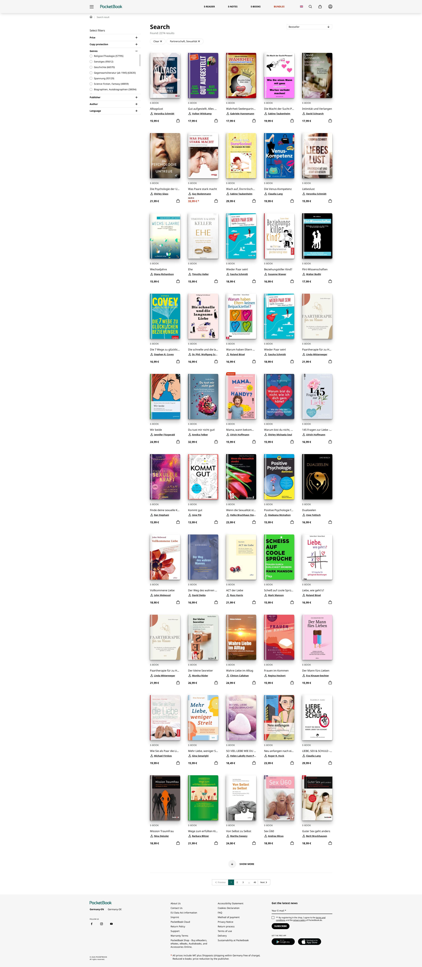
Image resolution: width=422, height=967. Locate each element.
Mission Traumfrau (162, 831)
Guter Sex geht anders (316, 831)
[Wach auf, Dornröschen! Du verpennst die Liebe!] (241, 155)
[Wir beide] (165, 396)
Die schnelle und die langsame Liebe (203, 349)
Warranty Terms (179, 935)
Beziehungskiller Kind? (278, 269)
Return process (226, 926)
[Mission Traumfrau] (165, 797)
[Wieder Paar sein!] (241, 235)
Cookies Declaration (229, 908)
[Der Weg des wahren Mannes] (203, 557)
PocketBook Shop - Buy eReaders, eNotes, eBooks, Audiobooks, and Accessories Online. (189, 943)
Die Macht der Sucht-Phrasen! (279, 108)
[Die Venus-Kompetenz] (279, 155)
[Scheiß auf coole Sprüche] (279, 557)
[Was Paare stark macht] (203, 155)
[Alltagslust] (165, 75)
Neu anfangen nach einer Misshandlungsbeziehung (279, 751)
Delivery (222, 935)
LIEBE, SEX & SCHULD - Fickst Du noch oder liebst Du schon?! (317, 751)
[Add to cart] (178, 121)
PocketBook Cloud (180, 921)
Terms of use (225, 931)
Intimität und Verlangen (317, 108)
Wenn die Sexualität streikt (241, 510)
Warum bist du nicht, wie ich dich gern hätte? (279, 429)
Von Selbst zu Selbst (238, 831)
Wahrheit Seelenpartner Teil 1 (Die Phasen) (241, 108)
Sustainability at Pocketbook (233, 940)
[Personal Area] (330, 7)
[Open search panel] (310, 6)
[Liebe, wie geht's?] (317, 557)
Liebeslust (308, 189)
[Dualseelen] (317, 476)
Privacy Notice (225, 921)
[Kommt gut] (203, 476)
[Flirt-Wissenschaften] (317, 235)
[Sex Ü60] (279, 797)
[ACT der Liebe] (241, 557)
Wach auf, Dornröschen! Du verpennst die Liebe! (241, 189)
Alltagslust (156, 108)
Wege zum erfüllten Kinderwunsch (203, 831)
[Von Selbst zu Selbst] (241, 797)
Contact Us (176, 908)
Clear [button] (156, 41)
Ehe (190, 269)
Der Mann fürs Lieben (315, 670)
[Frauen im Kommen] (279, 637)
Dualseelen (309, 510)
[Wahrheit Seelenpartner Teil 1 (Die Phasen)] (241, 75)
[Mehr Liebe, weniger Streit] (203, 717)
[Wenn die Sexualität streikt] (241, 476)
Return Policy (178, 926)
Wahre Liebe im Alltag (239, 670)
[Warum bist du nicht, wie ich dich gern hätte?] (279, 396)
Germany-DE (115, 909)
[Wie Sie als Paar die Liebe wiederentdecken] (165, 717)
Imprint (175, 917)
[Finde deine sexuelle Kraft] (165, 476)
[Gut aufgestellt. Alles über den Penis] (203, 75)
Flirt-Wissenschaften (315, 269)
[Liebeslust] (317, 155)
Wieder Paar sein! (237, 269)
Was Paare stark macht (202, 189)
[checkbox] (113, 56)
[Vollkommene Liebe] (165, 557)
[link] (220, 882)
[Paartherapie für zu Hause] (317, 316)
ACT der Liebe (234, 590)
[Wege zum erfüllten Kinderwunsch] (203, 797)
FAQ (220, 912)
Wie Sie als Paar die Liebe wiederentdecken (165, 751)
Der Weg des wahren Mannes (203, 590)
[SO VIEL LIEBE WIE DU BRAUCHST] (241, 717)
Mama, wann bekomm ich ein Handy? (241, 429)
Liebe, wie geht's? (313, 590)
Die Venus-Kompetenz (278, 189)
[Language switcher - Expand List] (301, 6)
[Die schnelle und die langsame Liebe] (203, 316)
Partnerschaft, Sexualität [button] (183, 41)
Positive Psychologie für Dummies (279, 510)
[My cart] (320, 6)
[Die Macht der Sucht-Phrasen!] (279, 75)
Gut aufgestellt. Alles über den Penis (203, 108)
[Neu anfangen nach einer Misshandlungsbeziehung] (279, 717)
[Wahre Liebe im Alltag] (241, 637)
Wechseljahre (158, 269)
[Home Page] (111, 6)
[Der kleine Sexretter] (203, 637)
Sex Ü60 (269, 831)
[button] (241, 864)
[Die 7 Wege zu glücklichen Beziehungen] (165, 316)
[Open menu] (92, 6)
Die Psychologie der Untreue (165, 189)
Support (175, 931)
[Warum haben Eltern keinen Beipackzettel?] (241, 316)
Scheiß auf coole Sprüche (279, 590)
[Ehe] (203, 235)
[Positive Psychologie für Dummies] (279, 476)
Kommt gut (195, 510)
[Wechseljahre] (165, 235)
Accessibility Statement (230, 903)
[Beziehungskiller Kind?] (279, 235)
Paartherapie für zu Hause (317, 349)
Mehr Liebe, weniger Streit (203, 751)
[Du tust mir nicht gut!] (203, 396)
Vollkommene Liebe (162, 590)
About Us (176, 903)
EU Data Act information (184, 912)
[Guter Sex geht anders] (317, 797)
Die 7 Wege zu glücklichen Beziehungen (165, 349)
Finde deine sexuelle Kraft (165, 510)
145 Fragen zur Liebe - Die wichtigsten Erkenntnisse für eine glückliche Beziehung (317, 429)
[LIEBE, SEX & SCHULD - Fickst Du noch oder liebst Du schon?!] (317, 717)
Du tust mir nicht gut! (201, 429)
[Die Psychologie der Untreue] (165, 155)
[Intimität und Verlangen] (317, 75)
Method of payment (229, 917)
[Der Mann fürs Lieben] (317, 637)
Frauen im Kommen (276, 670)
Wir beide (156, 429)
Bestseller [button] (304, 26)
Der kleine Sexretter (200, 670)
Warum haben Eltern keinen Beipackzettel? (241, 349)
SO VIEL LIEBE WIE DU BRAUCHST (241, 751)
